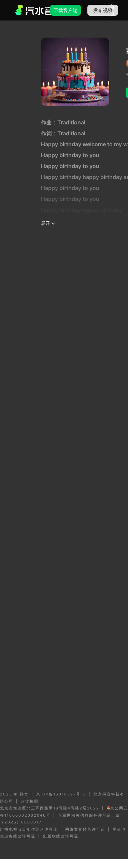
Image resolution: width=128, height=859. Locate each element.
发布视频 (102, 10)
